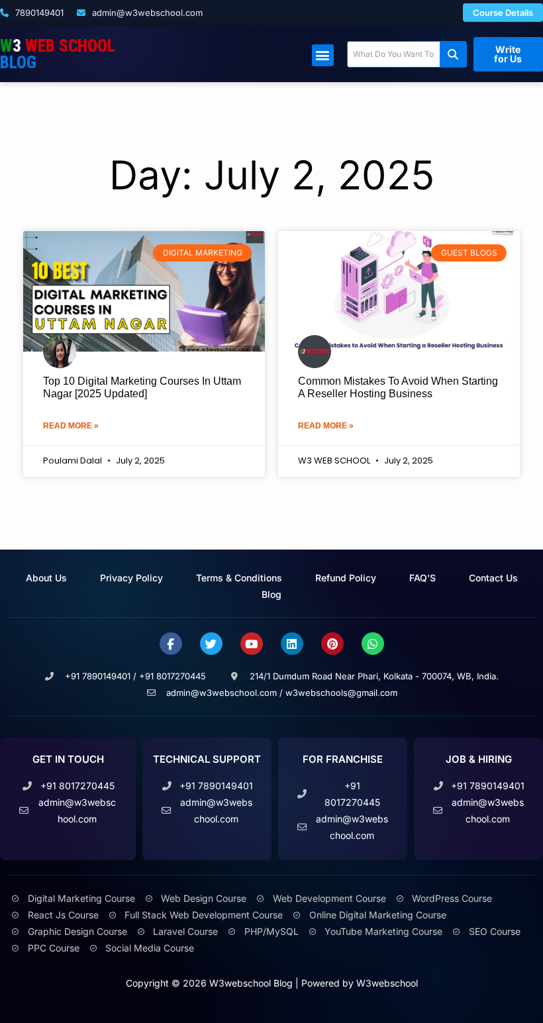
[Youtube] (251, 643)
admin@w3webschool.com (146, 12)
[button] (323, 55)
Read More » (71, 425)
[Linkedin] (292, 643)
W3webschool (387, 983)
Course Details (503, 12)
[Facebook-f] (171, 643)
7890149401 (38, 12)
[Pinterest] (332, 643)
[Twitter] (211, 643)
